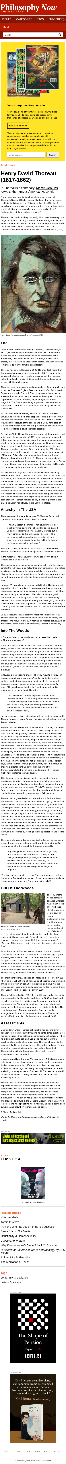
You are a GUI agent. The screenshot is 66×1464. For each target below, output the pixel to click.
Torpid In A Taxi (10, 1222)
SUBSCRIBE (56, 19)
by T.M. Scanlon (29, 1245)
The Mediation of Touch (15, 1262)
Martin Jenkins (47, 188)
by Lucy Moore (33, 1251)
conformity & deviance (14, 1277)
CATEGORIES (24, 19)
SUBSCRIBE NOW (18, 125)
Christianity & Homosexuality (18, 1236)
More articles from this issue (33, 1202)
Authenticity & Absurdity (15, 1257)
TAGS (40, 19)
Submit (52, 155)
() (13, 1240)
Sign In (6, 27)
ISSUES (7, 19)
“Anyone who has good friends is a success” (28, 1226)
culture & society (11, 1282)
